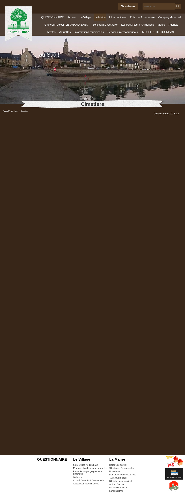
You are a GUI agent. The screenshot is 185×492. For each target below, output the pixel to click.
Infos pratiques (117, 17)
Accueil (71, 17)
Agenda (173, 24)
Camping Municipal (169, 17)
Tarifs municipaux (117, 478)
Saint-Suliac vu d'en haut (85, 465)
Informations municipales (89, 32)
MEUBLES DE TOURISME (158, 32)
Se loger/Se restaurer (105, 24)
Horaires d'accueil (118, 465)
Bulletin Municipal (118, 487)
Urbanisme (114, 471)
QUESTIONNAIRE (52, 17)
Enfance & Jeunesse (142, 17)
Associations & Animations (86, 483)
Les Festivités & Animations (137, 24)
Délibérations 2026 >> (166, 113)
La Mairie (100, 17)
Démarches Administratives (122, 474)
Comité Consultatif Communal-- (88, 480)
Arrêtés (51, 32)
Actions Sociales (117, 484)
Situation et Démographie (121, 468)
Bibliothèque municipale (121, 481)
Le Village (85, 17)
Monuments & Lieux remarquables (90, 468)
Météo (161, 24)
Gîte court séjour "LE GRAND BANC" (66, 24)
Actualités (65, 32)
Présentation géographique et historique (87, 472)
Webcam (77, 477)
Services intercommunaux (123, 32)
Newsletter (128, 6)
